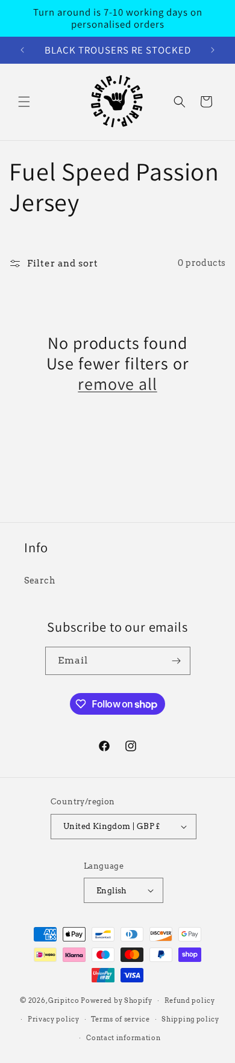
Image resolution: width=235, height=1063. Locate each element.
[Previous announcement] (22, 50)
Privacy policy (54, 1019)
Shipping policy (190, 1019)
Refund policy (189, 1000)
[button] (24, 101)
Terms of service (120, 1019)
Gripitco (64, 1000)
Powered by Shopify (116, 1000)
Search (39, 580)
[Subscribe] (176, 661)
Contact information (123, 1038)
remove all (117, 384)
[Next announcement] (212, 50)
